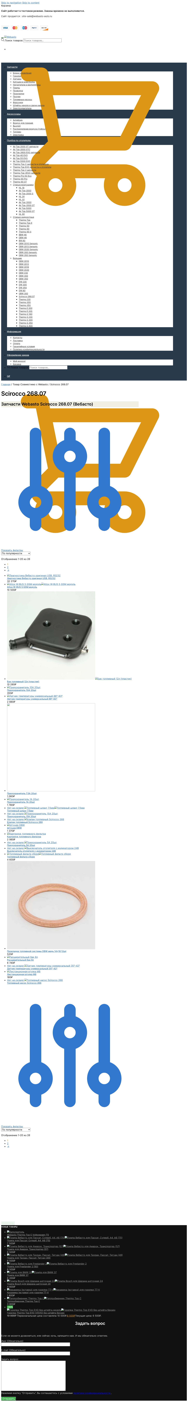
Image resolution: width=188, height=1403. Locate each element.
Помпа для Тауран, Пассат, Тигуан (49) (29, 1257)
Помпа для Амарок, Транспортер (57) (27, 1249)
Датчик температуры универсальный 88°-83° (32, 698)
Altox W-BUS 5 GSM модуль (22, 587)
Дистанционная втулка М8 (21, 974)
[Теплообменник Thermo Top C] (44, 1298)
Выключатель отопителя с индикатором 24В (31, 851)
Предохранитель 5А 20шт (21, 845)
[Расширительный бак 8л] (22, 957)
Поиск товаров (14, 40)
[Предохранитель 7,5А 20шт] (51, 790)
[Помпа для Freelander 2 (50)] (47, 1263)
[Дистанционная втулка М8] (23, 971)
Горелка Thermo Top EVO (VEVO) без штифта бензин (35, 1312)
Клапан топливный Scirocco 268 (25, 822)
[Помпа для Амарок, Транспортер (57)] (63, 1246)
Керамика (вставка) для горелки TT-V (28, 1292)
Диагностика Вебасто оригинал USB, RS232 (31, 578)
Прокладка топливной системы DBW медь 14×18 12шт (36, 951)
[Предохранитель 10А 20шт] (24, 687)
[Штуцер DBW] (16, 825)
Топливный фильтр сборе (21, 856)
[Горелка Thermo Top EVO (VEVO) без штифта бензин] (61, 1309)
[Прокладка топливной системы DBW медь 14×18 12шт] (51, 948)
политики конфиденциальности (92, 1393)
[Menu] (2, 37)
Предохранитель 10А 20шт (21, 690)
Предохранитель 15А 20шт (21, 816)
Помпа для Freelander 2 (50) (22, 1266)
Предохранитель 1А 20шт (21, 802)
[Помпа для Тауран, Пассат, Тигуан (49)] (65, 1255)
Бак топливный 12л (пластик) (23, 681)
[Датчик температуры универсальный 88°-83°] (35, 696)
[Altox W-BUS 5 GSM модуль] (41, 584)
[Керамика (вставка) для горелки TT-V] (53, 1289)
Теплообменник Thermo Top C (23, 1301)
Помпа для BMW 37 (17, 1275)
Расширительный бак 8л (20, 960)
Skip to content (30, 2)
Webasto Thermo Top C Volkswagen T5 (28, 1234)
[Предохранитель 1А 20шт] (23, 799)
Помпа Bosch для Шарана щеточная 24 (29, 1283)
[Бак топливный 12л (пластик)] (69, 678)
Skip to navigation (11, 2)
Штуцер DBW (14, 828)
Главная (5, 384)
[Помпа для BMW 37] (32, 1272)
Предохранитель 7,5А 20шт (22, 793)
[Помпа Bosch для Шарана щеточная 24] (55, 1281)
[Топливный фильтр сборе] (39, 853)
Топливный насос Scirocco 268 (24, 983)
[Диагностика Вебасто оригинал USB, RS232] (34, 575)
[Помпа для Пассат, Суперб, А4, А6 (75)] (64, 1237)
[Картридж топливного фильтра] (26, 833)
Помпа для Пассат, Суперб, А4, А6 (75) (28, 1240)
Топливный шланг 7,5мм (20, 810)
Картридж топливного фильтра (24, 836)
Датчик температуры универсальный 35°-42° (32, 968)
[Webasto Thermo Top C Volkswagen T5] (15, 1231)
